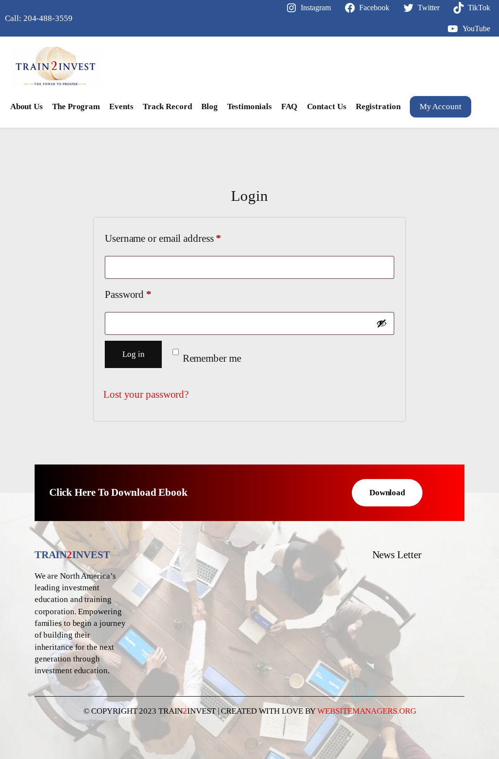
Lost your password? (146, 394)
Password (147, 294)
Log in (133, 354)
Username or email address (182, 238)
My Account (440, 106)
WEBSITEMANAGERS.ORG (366, 711)
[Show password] (381, 323)
